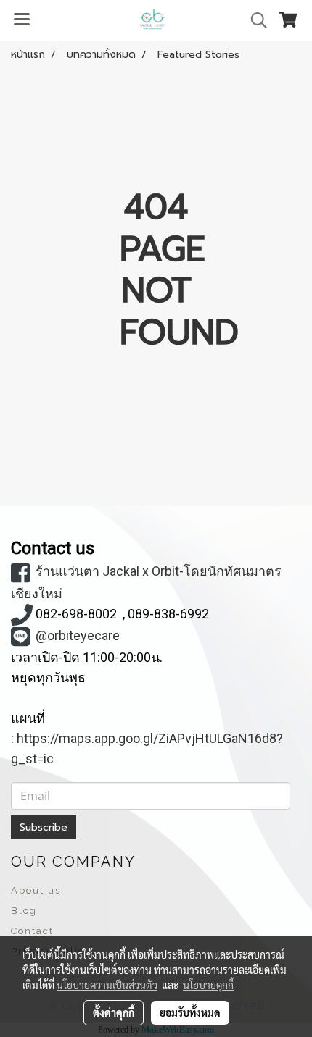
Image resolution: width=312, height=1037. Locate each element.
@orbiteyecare (78, 635)
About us (36, 890)
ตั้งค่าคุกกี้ (113, 1012)
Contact (32, 930)
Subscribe (43, 827)
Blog (24, 910)
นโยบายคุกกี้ (208, 984)
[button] (253, 20)
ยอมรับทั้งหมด (190, 1012)
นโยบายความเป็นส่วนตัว (107, 984)
